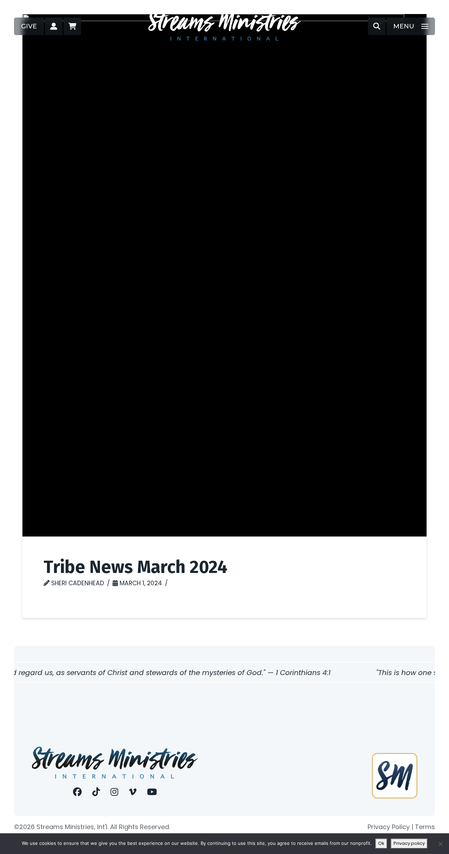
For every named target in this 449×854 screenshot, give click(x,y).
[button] (53, 26)
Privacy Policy (389, 826)
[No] (440, 843)
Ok (381, 843)
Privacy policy (409, 843)
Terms (425, 826)
